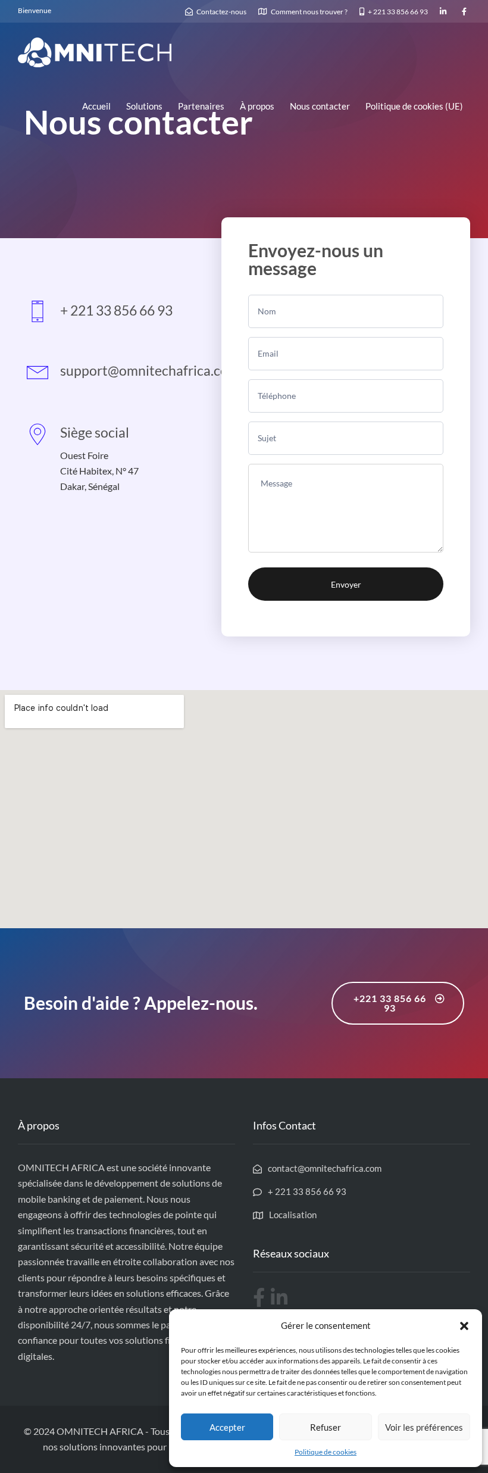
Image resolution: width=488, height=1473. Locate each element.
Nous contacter (320, 106)
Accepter (227, 1427)
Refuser (325, 1427)
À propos (257, 106)
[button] (464, 1326)
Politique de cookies (325, 1451)
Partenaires (201, 106)
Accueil (96, 106)
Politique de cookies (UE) (414, 106)
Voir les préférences (424, 1427)
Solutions (144, 106)
